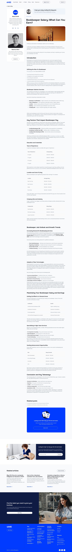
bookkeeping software (38, 264)
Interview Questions (60, 540)
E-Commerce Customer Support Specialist (40, 536)
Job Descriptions (40, 526)
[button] (20, 2)
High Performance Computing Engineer (51, 530)
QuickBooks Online (38, 168)
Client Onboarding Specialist (50, 537)
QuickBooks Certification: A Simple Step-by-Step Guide (37, 404)
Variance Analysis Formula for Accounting (30, 540)
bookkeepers (32, 82)
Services (58, 528)
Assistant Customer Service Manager (40, 533)
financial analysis (46, 84)
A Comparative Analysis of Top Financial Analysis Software (38, 403)
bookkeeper (30, 71)
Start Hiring (20, 512)
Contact (58, 531)
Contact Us (62, 2)
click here (53, 12)
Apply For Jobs (46, 2)
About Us (59, 530)
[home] (8, 2)
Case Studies (15, 2)
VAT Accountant (50, 532)
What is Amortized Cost (30, 535)
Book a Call (45, 427)
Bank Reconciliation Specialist (50, 540)
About (33, 2)
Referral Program (60, 542)
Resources (37, 2)
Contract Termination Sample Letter (31, 529)
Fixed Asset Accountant (39, 529)
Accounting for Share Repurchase (31, 537)
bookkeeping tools (37, 282)
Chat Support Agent (40, 531)
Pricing (29, 2)
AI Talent (25, 2)
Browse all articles (61, 470)
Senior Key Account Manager (40, 539)
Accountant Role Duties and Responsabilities (30, 532)
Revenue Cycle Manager (50, 534)
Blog (28, 526)
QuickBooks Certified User (56, 136)
